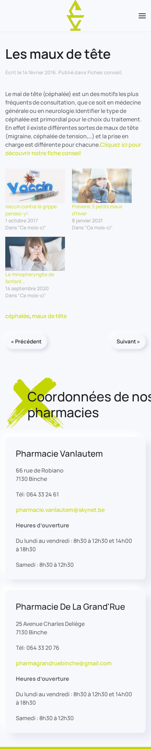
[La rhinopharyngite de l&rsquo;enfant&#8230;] (35, 254)
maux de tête (49, 316)
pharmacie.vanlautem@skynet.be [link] (60, 510)
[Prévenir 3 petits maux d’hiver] (102, 186)
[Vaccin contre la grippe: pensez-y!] (35, 186)
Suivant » (128, 341)
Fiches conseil (104, 72)
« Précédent (26, 341)
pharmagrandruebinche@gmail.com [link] (64, 663)
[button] (142, 16)
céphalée (17, 316)
